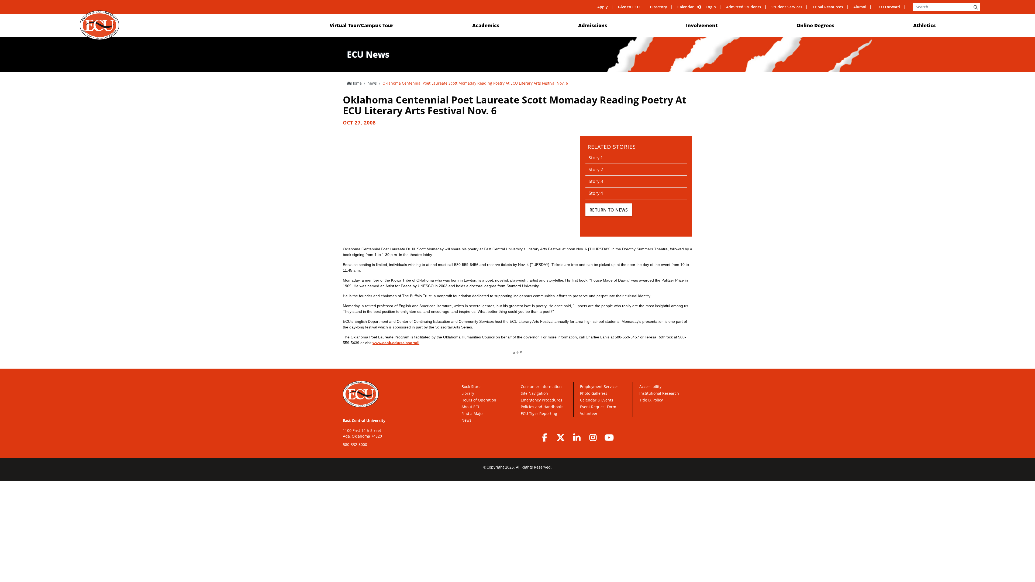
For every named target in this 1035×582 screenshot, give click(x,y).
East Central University (364, 420)
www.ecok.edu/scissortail (395, 343)
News (466, 420)
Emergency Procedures (541, 400)
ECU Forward (888, 6)
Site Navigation (534, 393)
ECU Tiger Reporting (539, 413)
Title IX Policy (651, 400)
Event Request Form (598, 406)
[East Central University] (99, 25)
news (372, 83)
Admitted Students (743, 6)
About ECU (471, 406)
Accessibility (650, 386)
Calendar (685, 6)
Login (711, 6)
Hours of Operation (478, 400)
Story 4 (596, 193)
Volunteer (589, 413)
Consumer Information (541, 386)
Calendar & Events (596, 400)
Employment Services (599, 386)
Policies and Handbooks (542, 406)
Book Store (471, 386)
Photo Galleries (593, 393)
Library (467, 393)
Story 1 (596, 158)
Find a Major (472, 413)
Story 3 (596, 181)
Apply (602, 6)
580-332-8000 (355, 444)
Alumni (859, 6)
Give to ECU (629, 6)
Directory (658, 6)
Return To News (608, 210)
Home (356, 83)
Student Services (786, 6)
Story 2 (596, 169)
